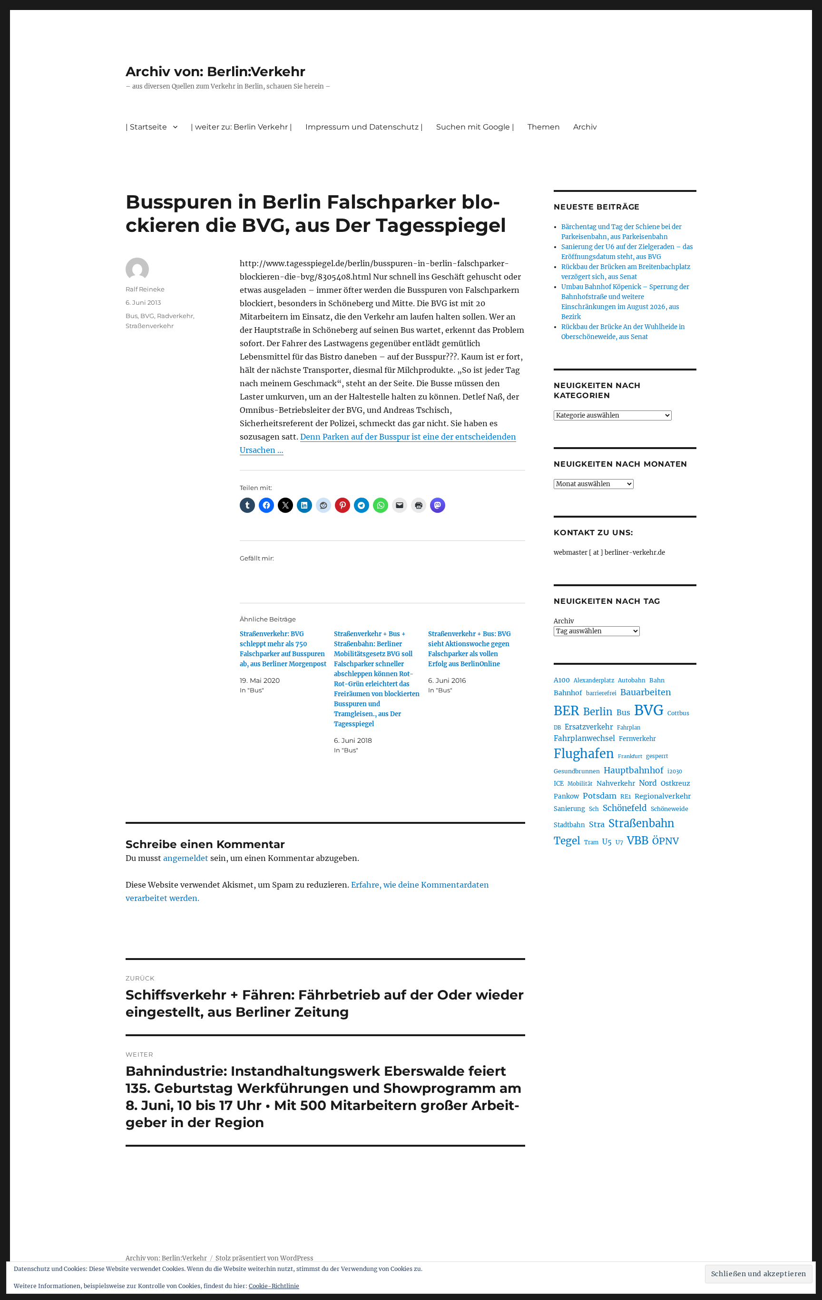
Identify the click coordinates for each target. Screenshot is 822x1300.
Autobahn (632, 680)
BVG (147, 316)
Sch (594, 808)
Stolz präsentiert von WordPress (264, 1258)
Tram (591, 842)
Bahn (657, 680)
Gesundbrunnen (577, 771)
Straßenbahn (641, 823)
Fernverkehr (637, 738)
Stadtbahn (569, 825)
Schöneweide (669, 808)
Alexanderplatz (594, 680)
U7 (619, 842)
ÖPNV (665, 841)
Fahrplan (628, 727)
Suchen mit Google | (475, 126)
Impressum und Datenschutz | (364, 126)
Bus (131, 316)
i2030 (674, 771)
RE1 (625, 796)
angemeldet (185, 858)
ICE (559, 783)
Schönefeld (625, 808)
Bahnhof (568, 693)
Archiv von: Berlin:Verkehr (215, 71)
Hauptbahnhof (634, 770)
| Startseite (146, 126)
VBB (637, 840)
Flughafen (584, 753)
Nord (648, 783)
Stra (597, 824)
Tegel (567, 841)
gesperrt (657, 756)
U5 (607, 842)
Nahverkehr (616, 783)
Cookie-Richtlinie (274, 1286)
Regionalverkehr (663, 796)
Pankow (566, 796)
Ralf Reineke (145, 289)
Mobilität (580, 783)
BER (566, 711)
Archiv (564, 621)
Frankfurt (630, 756)
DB (557, 727)
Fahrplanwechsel (584, 738)
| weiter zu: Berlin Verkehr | (241, 126)
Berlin (598, 712)
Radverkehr (175, 316)
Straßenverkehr (150, 326)
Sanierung (569, 809)
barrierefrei (601, 693)
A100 (562, 680)
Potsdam (599, 795)
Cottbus (678, 713)
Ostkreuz (675, 783)
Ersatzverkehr (589, 727)
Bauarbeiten (645, 692)
